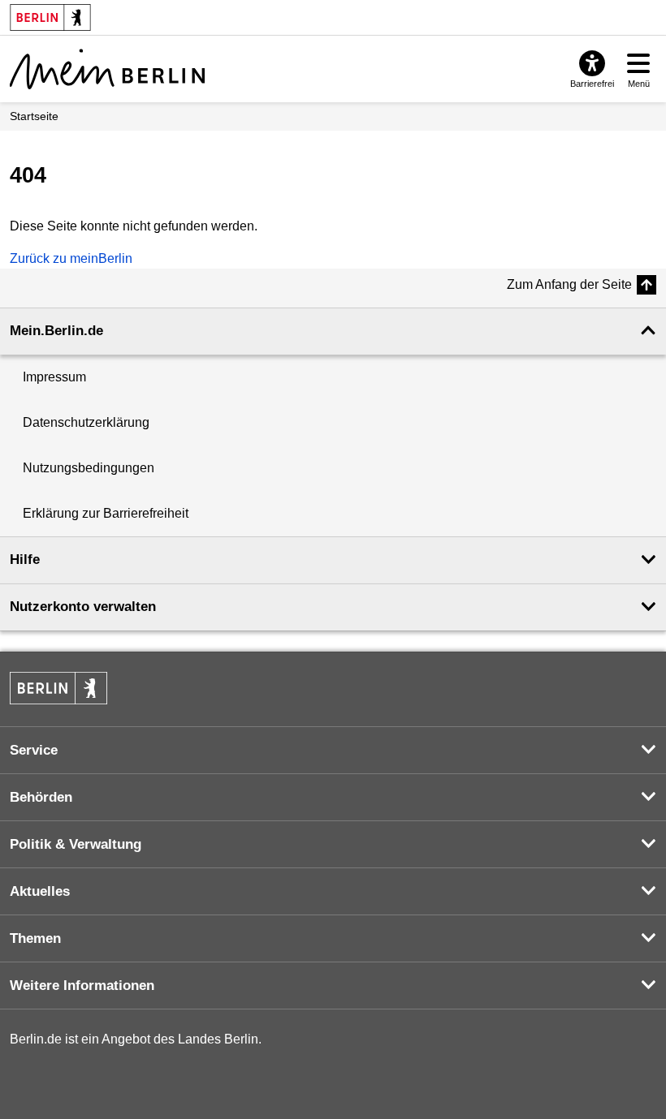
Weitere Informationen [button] (82, 985)
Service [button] (34, 750)
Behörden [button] (41, 797)
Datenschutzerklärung (86, 422)
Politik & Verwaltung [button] (75, 844)
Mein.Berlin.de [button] (56, 330)
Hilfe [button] (25, 559)
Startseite (34, 116)
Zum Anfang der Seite (569, 284)
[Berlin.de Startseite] (58, 688)
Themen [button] (35, 938)
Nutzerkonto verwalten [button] (83, 606)
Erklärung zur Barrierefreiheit (105, 513)
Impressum (54, 377)
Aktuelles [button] (40, 891)
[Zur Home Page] (107, 69)
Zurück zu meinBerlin (71, 258)
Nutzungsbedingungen (88, 468)
